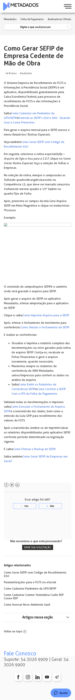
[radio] (24, 506)
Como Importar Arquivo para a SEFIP (45, 315)
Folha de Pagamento (32, 19)
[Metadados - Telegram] (57, 677)
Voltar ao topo (13, 631)
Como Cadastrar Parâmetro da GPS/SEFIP (30, 588)
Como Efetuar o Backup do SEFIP (34, 449)
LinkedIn (17, 485)
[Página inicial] (21, 6)
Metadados (10, 19)
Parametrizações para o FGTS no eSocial (30, 582)
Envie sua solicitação (37, 547)
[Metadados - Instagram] (28, 677)
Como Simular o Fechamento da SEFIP (44, 327)
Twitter (11, 485)
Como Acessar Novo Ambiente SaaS (27, 604)
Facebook (6, 485)
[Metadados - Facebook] (18, 677)
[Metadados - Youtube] (47, 677)
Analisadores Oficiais (59, 19)
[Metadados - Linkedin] (37, 677)
